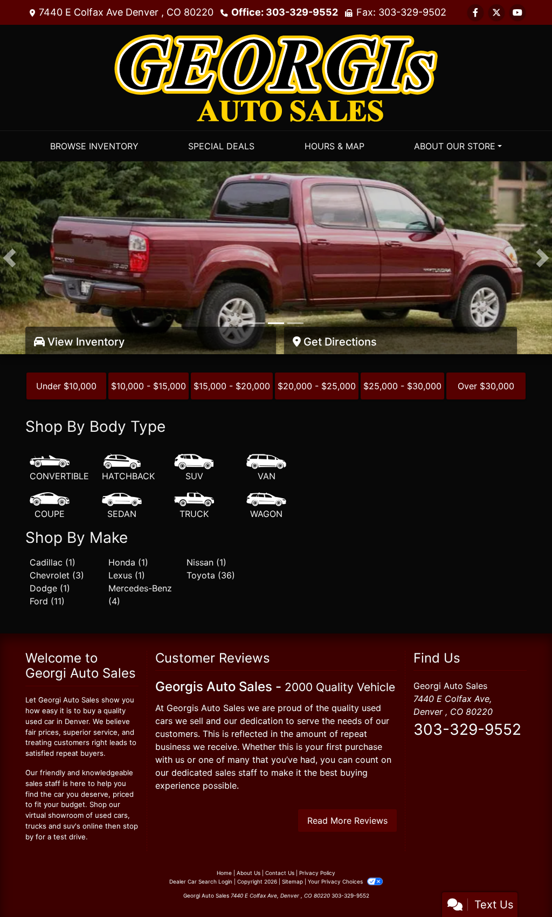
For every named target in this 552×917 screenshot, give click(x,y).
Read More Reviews (347, 820)
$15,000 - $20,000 (232, 386)
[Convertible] (59, 467)
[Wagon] (266, 505)
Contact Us (279, 873)
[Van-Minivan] (266, 467)
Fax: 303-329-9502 (401, 12)
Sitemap (292, 881)
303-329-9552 (467, 729)
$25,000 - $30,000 (402, 386)
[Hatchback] (128, 467)
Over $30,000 (486, 386)
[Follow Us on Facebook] (475, 12)
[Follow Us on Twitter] (496, 12)
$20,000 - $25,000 (317, 386)
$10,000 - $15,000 (148, 386)
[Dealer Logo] (276, 76)
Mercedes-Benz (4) (140, 594)
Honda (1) (128, 562)
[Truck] (194, 505)
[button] (9, 257)
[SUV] (194, 467)
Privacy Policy (317, 873)
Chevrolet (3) (57, 575)
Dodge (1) (50, 588)
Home (224, 873)
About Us (248, 873)
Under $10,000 (66, 386)
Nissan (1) (206, 562)
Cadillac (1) (52, 562)
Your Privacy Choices (336, 881)
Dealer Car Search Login (200, 881)
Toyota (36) (211, 575)
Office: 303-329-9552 (284, 12)
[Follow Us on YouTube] (517, 12)
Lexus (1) (126, 575)
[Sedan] (122, 505)
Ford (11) (47, 601)
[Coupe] (50, 505)
